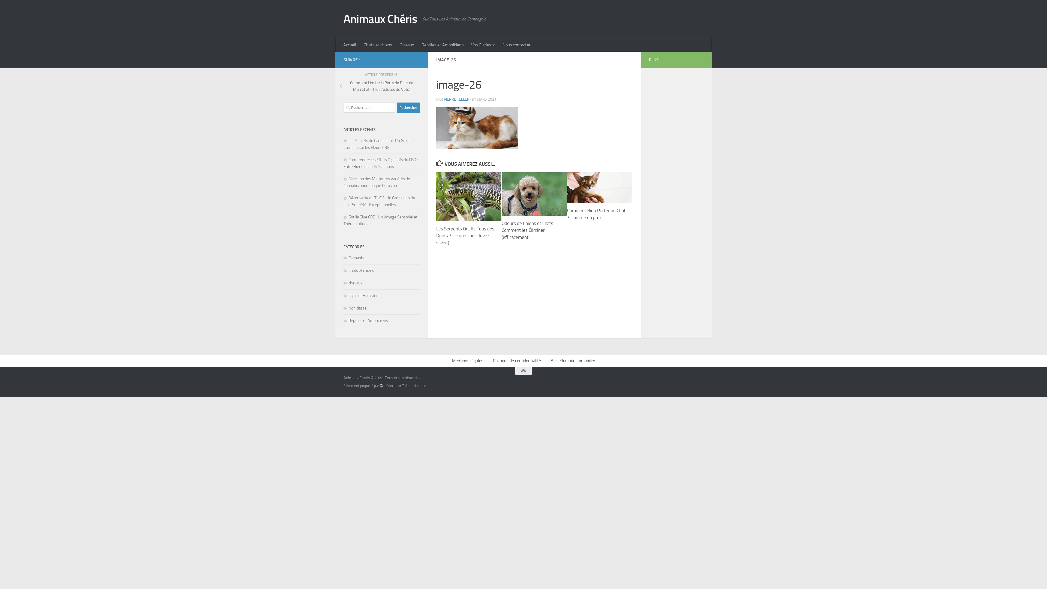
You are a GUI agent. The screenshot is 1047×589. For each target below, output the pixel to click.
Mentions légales (467, 360)
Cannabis (356, 258)
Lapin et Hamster (363, 295)
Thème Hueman (414, 386)
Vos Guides (481, 44)
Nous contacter (516, 44)
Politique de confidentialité (517, 360)
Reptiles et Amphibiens (443, 44)
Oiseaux (407, 44)
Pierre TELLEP (456, 99)
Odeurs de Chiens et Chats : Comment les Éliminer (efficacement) (528, 230)
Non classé (357, 308)
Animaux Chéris (380, 19)
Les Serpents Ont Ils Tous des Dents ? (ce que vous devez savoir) (465, 235)
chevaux (355, 283)
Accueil (349, 44)
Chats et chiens (378, 44)
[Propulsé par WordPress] (381, 385)
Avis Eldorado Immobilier (573, 360)
